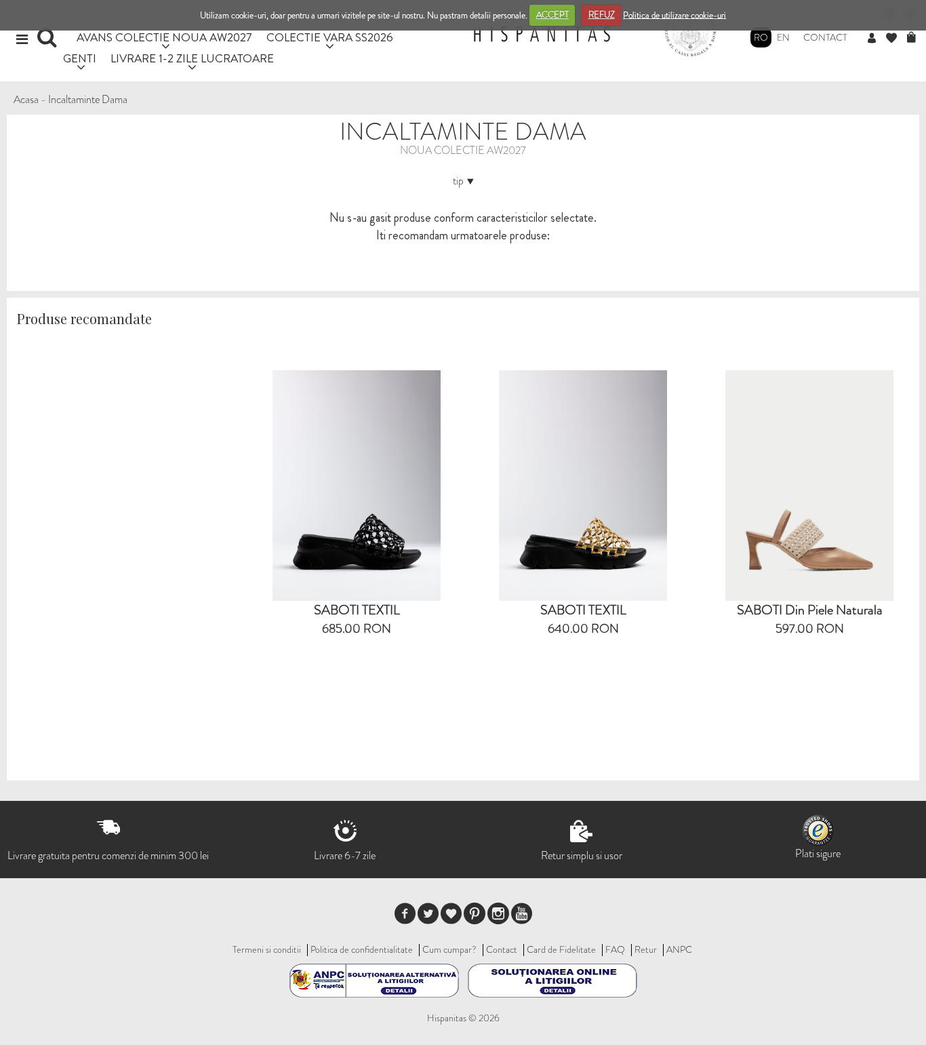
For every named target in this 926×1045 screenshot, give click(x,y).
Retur (646, 949)
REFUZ (601, 14)
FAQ (615, 949)
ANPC (679, 949)
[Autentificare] (877, 38)
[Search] (48, 42)
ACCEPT (552, 14)
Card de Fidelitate (561, 949)
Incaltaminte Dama (87, 99)
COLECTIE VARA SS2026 (329, 37)
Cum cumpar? (449, 949)
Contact (825, 37)
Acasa (26, 99)
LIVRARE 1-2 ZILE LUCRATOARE (192, 58)
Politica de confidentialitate (361, 949)
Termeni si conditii (267, 949)
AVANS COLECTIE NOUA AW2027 (164, 37)
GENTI (79, 58)
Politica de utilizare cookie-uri (674, 14)
